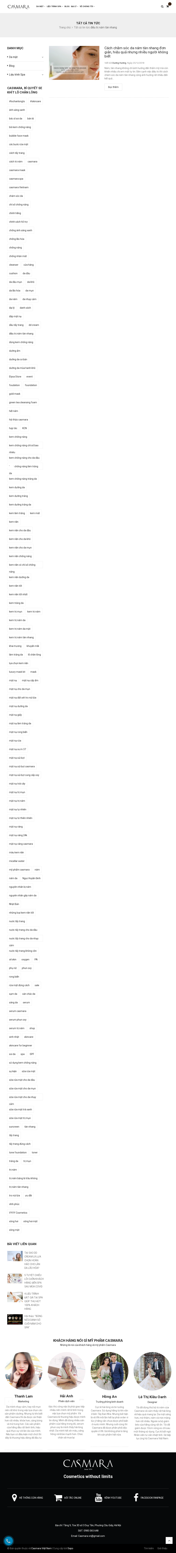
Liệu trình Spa (54, 6)
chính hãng (15, 213)
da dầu (26, 273)
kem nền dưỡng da (19, 577)
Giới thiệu (162, 1548)
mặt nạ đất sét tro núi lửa (22, 697)
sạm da (13, 993)
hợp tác (13, 428)
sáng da (13, 1002)
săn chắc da (28, 993)
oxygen (25, 959)
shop (32, 1028)
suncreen (14, 1126)
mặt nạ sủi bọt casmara (22, 766)
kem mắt (35, 513)
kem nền (13, 521)
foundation (31, 385)
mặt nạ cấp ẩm (30, 680)
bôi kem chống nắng (20, 127)
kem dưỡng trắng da (20, 504)
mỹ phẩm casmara (19, 869)
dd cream (34, 325)
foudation (14, 385)
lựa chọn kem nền (18, 663)
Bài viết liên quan (21, 1244)
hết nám (13, 411)
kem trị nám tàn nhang (21, 637)
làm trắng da (16, 654)
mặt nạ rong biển (18, 732)
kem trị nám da (17, 620)
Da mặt (40, 6)
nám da (13, 878)
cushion (13, 273)
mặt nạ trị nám (17, 800)
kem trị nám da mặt (19, 628)
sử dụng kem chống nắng (22, 1062)
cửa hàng (29, 264)
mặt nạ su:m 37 (17, 749)
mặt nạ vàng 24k (18, 835)
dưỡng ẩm (14, 350)
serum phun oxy (17, 1019)
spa (23, 1054)
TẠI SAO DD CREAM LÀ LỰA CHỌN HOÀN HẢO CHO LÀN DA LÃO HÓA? (32, 1260)
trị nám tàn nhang (18, 1187)
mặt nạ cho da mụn (19, 689)
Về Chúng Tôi (87, 6)
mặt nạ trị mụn (17, 792)
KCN (24, 428)
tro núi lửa (14, 1195)
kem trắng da (16, 603)
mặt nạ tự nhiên (17, 809)
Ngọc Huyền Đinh (32, 878)
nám (37, 869)
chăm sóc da (16, 196)
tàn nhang (29, 1126)
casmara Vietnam (19, 187)
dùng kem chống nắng (21, 342)
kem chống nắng (18, 436)
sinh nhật (14, 1037)
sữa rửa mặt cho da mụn (22, 1088)
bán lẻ (30, 118)
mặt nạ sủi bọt (17, 757)
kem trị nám (33, 611)
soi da (12, 1054)
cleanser (13, 264)
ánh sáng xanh (17, 110)
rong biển (14, 976)
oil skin (12, 959)
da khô (30, 282)
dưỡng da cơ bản (18, 359)
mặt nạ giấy (15, 714)
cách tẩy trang (17, 153)
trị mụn (27, 1161)
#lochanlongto (17, 101)
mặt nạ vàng (16, 826)
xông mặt (14, 1230)
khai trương (15, 646)
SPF (32, 1054)
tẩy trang (14, 1135)
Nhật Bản (14, 904)
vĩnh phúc (14, 1204)
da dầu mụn (15, 282)
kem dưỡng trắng (18, 496)
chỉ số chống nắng (19, 204)
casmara (32, 161)
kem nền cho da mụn (20, 547)
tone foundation (18, 1152)
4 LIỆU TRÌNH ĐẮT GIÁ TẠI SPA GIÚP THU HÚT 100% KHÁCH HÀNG (33, 1301)
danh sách (25, 307)
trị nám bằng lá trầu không (23, 1178)
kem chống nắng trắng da (23, 478)
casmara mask (17, 170)
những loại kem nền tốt (21, 912)
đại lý (12, 307)
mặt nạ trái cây (17, 783)
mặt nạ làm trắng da (20, 723)
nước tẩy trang (17, 921)
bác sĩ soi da (15, 118)
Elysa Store (15, 376)
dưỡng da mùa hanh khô (22, 368)
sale (37, 985)
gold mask (14, 393)
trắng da (13, 1161)
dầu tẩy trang (16, 325)
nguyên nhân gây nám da (22, 895)
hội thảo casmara (18, 419)
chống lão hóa (16, 239)
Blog (66, 6)
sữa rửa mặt (28, 1071)
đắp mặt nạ (15, 316)
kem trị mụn (15, 611)
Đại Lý (74, 6)
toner (35, 1152)
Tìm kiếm (149, 1548)
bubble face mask (19, 135)
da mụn (29, 290)
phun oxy (27, 968)
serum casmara (17, 1011)
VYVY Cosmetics (18, 1212)
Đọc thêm (113, 87)
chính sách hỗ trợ (18, 221)
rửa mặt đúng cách (19, 985)
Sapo (70, 1548)
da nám (13, 299)
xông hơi (13, 1221)
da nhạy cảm (29, 299)
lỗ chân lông (34, 654)
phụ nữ (13, 968)
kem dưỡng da (17, 487)
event (29, 376)
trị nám (13, 1169)
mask (33, 671)
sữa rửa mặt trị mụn (20, 1118)
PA (36, 959)
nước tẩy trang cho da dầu (23, 929)
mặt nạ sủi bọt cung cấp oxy (24, 775)
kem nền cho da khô (20, 539)
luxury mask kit (17, 671)
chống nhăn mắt (18, 256)
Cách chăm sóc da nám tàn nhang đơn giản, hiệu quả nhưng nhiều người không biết (136, 52)
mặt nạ (13, 680)
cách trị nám (16, 161)
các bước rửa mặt (18, 144)
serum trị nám (16, 1028)
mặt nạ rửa (15, 740)
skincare (28, 1037)
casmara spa (16, 178)
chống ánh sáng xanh (20, 230)
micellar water (17, 861)
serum (26, 1002)
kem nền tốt (15, 585)
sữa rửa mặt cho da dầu (22, 1080)
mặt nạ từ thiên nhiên (20, 818)
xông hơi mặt (30, 1221)
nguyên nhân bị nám (20, 886)
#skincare (35, 101)
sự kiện (13, 1071)
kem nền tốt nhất (18, 594)
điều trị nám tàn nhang (21, 333)
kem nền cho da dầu (20, 530)
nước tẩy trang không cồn (23, 950)
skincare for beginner (20, 1045)
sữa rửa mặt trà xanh (20, 1109)
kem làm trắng (17, 513)
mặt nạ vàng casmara (21, 843)
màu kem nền (16, 852)
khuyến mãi (33, 646)
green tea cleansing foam (23, 402)
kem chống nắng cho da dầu (24, 457)
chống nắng (15, 247)
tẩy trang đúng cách (20, 1144)
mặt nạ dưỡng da (18, 706)
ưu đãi (28, 1195)
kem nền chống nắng (20, 556)
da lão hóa (14, 290)
